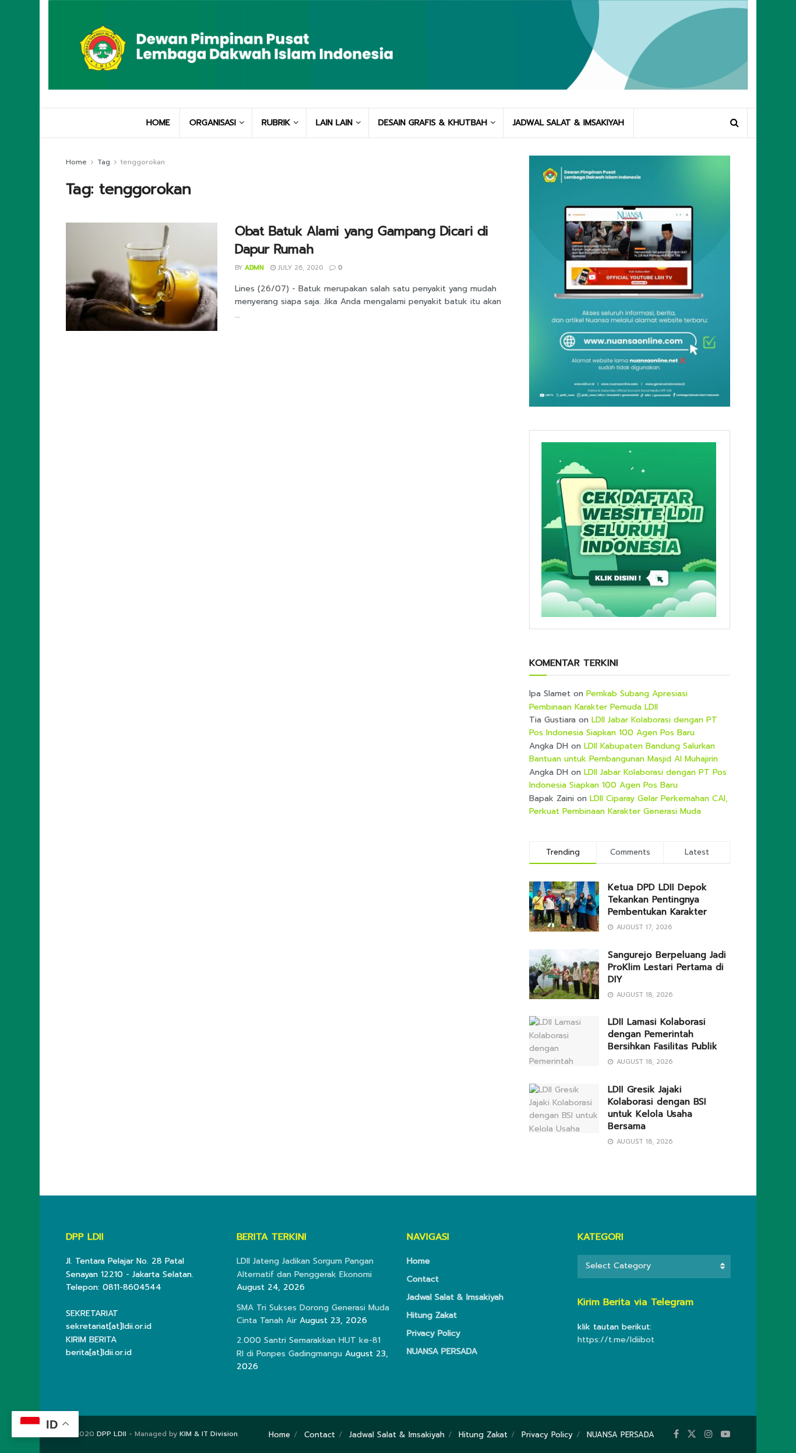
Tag (103, 162)
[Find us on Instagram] (709, 1434)
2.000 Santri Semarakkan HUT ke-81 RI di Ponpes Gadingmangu (309, 1346)
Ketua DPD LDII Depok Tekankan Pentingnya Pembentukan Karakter (657, 899)
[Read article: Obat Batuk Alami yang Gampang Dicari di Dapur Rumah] (141, 277)
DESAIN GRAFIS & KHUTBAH (432, 123)
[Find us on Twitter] (691, 1434)
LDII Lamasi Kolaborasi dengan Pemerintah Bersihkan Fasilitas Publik (662, 1034)
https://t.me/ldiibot (615, 1340)
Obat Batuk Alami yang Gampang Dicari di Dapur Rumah (361, 240)
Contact (423, 1279)
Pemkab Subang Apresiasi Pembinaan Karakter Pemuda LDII (608, 700)
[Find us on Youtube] (725, 1434)
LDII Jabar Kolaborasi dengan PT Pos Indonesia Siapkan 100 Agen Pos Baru (623, 726)
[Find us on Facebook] (676, 1434)
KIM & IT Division (208, 1434)
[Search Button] (734, 122)
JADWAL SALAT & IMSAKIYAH (568, 123)
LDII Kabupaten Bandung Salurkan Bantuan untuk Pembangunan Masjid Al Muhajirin (623, 752)
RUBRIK (276, 123)
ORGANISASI (212, 123)
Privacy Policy (433, 1333)
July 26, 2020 (299, 268)
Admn (254, 268)
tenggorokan (143, 162)
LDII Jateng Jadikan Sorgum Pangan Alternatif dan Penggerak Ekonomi (305, 1267)
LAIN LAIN (334, 123)
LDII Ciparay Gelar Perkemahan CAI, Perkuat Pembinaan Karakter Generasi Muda (628, 804)
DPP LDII (111, 1434)
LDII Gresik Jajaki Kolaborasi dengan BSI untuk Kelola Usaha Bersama (657, 1108)
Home (76, 162)
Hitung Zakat (432, 1315)
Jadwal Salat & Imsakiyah (455, 1297)
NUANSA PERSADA (442, 1351)
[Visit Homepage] (398, 53)
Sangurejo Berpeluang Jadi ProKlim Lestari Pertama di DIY (667, 967)
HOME (158, 123)
